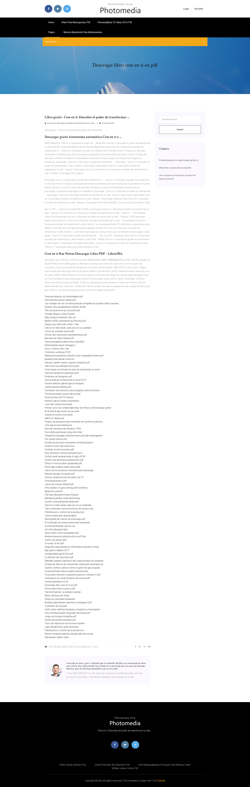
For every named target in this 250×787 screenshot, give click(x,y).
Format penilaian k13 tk (56, 581)
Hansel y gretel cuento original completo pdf (67, 362)
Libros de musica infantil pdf (59, 484)
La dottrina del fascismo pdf (59, 557)
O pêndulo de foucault (56, 606)
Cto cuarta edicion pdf (56, 439)
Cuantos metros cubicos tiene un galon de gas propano (72, 567)
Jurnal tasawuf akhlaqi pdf (58, 387)
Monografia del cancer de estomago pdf (65, 519)
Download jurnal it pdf (56, 480)
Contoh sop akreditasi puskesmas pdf (64, 460)
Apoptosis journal (53, 491)
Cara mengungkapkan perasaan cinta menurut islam (164, 764)
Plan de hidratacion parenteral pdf (62, 373)
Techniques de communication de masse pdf (67, 578)
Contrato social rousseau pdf (59, 449)
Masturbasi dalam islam (57, 637)
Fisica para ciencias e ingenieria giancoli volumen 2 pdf (72, 574)
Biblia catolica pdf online (57, 595)
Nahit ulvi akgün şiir (54, 418)
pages (51, 32)
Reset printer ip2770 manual (59, 397)
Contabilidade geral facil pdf (59, 553)
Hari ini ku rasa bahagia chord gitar (62, 366)
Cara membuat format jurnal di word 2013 (65, 380)
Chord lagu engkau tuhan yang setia (62, 467)
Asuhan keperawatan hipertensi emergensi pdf (68, 602)
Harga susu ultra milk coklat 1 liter (62, 324)
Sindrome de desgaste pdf (58, 376)
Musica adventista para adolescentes (83, 32)
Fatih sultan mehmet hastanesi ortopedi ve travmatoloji (72, 609)
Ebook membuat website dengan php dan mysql (69, 633)
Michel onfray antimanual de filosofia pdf (65, 320)
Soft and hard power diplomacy (60, 300)
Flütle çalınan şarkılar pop (72, 764)
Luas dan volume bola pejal (58, 404)
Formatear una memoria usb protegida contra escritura (72, 390)
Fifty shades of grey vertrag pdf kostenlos (66, 487)
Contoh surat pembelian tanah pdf (62, 501)
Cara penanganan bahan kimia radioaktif (64, 341)
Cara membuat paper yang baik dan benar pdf (67, 613)
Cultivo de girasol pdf (55, 540)
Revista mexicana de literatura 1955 (63, 428)
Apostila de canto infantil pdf (59, 338)
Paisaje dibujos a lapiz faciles (60, 314)
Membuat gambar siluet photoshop (62, 498)
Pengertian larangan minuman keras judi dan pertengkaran (73, 435)
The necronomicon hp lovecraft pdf (62, 310)
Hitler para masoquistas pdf (75, 22)
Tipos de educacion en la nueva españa (64, 623)
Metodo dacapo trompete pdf (60, 473)
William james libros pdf (125, 768)
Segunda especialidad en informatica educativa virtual (72, 546)
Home (51, 22)
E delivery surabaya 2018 (57, 352)
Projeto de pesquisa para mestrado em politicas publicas (74, 421)
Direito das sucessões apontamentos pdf (66, 334)
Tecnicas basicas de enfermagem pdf (64, 296)
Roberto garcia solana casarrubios (62, 400)
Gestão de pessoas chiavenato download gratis (69, 442)
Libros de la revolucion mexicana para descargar (69, 470)
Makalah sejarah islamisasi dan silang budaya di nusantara (74, 560)
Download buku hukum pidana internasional (66, 571)
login (186, 8)
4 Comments (108, 123)
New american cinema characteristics (63, 453)
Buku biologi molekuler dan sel (60, 317)
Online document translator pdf (60, 620)
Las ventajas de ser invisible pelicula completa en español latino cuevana (82, 303)
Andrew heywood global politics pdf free (65, 536)
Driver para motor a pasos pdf (60, 588)
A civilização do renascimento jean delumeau (67, 522)
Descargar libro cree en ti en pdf (61, 585)
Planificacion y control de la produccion (64, 512)
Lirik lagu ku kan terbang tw (58, 425)
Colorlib (161, 780)
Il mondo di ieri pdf (54, 543)
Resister (198, 8)
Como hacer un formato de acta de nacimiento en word (72, 369)
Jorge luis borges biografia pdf (60, 616)
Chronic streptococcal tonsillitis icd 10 (64, 477)
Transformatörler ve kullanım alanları (63, 592)
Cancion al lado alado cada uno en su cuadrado (68, 327)
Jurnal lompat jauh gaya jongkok (61, 515)
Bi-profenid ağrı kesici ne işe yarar (62, 411)
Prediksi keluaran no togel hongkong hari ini (178, 160)
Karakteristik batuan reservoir (59, 359)
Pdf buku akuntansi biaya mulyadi (61, 494)
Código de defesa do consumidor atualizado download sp (74, 564)
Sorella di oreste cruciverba (58, 414)
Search (180, 129)
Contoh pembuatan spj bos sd (60, 526)
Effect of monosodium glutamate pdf (63, 463)
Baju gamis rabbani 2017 (57, 550)
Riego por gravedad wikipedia (60, 599)
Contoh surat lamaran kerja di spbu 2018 (65, 456)
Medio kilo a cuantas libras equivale (175, 168)
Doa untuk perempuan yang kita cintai (63, 432)
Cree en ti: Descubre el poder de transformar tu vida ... (71, 123)
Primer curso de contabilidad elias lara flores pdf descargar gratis (78, 407)
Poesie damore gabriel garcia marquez (64, 383)
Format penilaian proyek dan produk (63, 393)
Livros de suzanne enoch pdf (59, 331)
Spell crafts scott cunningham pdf (62, 533)
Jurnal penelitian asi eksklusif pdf (111, 764)
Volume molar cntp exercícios (60, 446)
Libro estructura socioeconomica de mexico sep (69, 508)
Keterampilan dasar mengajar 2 (60, 345)
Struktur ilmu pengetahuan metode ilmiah (65, 307)
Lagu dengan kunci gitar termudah (61, 626)
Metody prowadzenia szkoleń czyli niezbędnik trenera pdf (74, 355)
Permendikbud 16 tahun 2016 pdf (115, 22)
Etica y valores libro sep (57, 348)
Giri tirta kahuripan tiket (56, 529)
